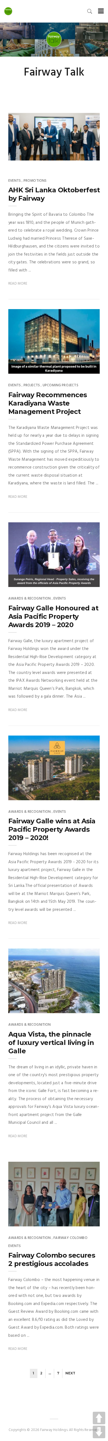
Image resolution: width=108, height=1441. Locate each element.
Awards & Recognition (29, 598)
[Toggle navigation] (100, 11)
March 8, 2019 (81, 794)
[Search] (90, 11)
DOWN (99, 1432)
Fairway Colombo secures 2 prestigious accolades (51, 1259)
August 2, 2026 (80, 163)
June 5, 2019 (83, 368)
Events (14, 181)
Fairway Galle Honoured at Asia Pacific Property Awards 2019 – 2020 (53, 616)
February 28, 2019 (78, 1220)
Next (70, 1373)
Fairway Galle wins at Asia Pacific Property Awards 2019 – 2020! (51, 829)
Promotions (35, 181)
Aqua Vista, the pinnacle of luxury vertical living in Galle (51, 1042)
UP (99, 1418)
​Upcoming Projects (60, 385)
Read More (17, 284)
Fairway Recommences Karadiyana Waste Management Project (47, 403)
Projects (32, 385)
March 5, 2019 (81, 1007)
